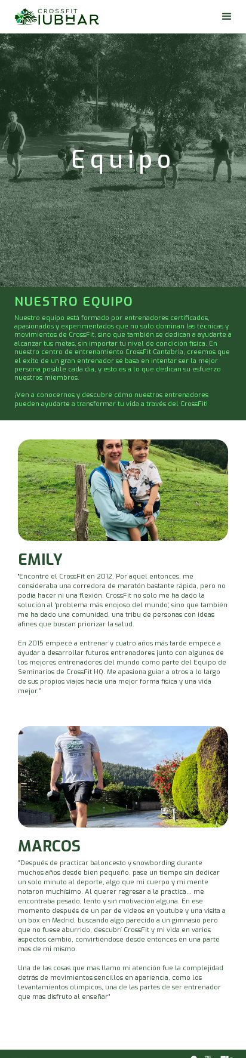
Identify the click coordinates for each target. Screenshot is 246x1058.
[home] (57, 16)
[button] (227, 17)
